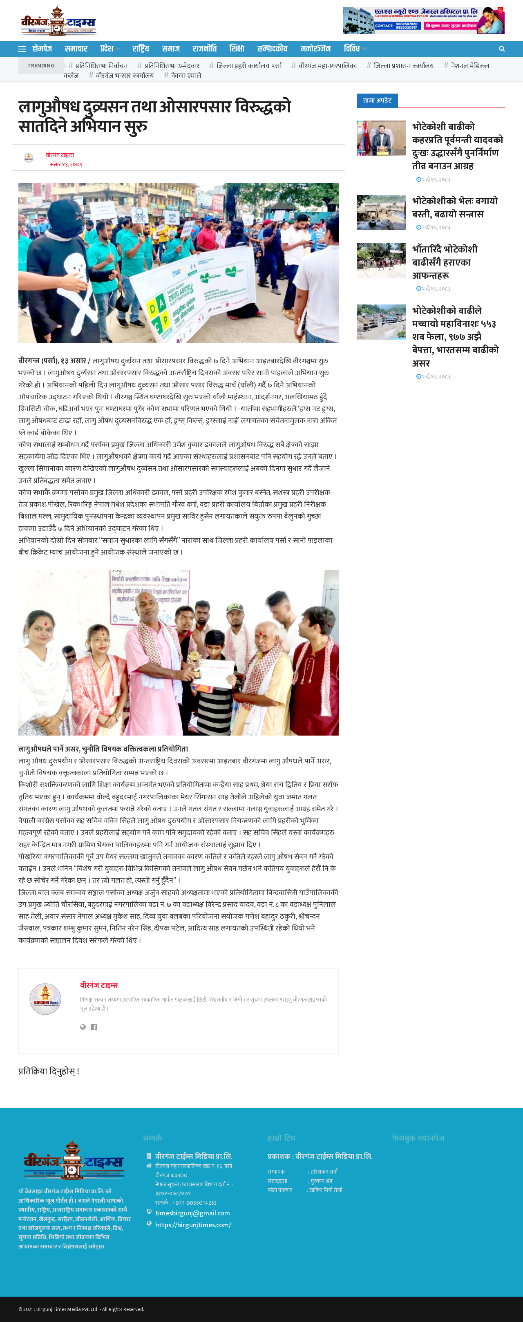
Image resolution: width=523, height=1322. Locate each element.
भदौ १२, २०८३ (436, 179)
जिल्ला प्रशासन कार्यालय (404, 66)
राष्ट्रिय (141, 49)
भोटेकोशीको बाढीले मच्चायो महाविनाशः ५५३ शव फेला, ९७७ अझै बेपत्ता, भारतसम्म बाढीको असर (455, 337)
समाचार (76, 49)
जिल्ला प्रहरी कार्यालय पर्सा (249, 66)
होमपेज (42, 49)
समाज (171, 49)
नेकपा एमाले (186, 76)
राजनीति (205, 49)
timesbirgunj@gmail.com (192, 1213)
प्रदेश (107, 49)
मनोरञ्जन (316, 49)
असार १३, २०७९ (66, 164)
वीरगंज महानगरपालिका (328, 66)
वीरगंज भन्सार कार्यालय (125, 76)
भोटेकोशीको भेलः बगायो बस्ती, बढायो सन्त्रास (455, 208)
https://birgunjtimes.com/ (193, 1225)
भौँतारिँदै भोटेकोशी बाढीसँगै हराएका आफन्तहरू (445, 263)
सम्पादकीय (272, 49)
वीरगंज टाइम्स (60, 155)
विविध (352, 49)
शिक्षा (237, 49)
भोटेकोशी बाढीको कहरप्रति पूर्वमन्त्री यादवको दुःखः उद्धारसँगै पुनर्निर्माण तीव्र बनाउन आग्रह (457, 146)
